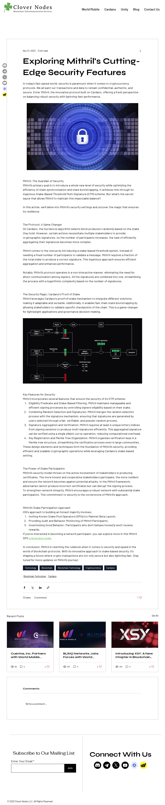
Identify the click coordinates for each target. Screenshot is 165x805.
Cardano (110, 568)
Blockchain (47, 568)
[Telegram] (4, 71)
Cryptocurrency (93, 568)
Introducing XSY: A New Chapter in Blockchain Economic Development (134, 655)
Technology (30, 568)
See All (155, 615)
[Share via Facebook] (24, 587)
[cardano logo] (134, 765)
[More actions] (140, 51)
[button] (90, 9)
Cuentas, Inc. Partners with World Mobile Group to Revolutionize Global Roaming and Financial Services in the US (30, 655)
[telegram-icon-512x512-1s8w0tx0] (106, 765)
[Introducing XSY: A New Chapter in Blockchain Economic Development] (135, 635)
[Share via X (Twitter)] (32, 587)
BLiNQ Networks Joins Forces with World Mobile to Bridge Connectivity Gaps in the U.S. (82, 655)
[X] (116, 765)
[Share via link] (48, 587)
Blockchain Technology (69, 568)
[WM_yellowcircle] (143, 765)
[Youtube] (125, 765)
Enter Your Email (21, 761)
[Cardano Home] (4, 88)
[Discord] (97, 765)
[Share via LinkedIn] (40, 587)
